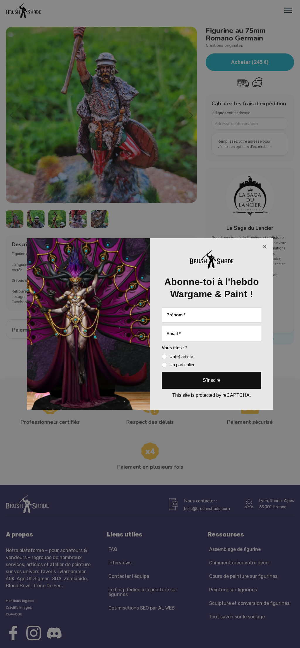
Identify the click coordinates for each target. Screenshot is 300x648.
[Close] (265, 246)
